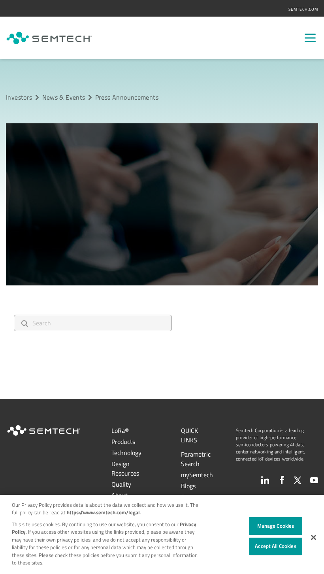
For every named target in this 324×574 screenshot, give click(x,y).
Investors (19, 97)
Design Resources (125, 468)
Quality (121, 484)
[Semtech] (49, 38)
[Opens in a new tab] (265, 480)
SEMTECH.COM (303, 9)
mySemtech (197, 475)
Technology (126, 452)
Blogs (188, 486)
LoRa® (120, 430)
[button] (313, 537)
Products (123, 441)
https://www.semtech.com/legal (103, 512)
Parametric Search (196, 458)
